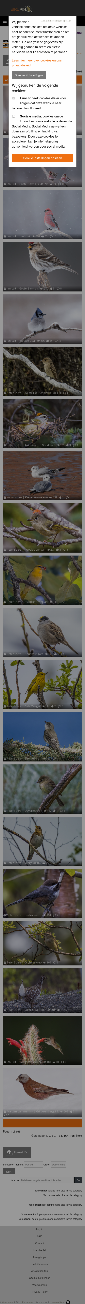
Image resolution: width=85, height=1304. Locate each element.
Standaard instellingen (29, 75)
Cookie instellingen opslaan (56, 21)
